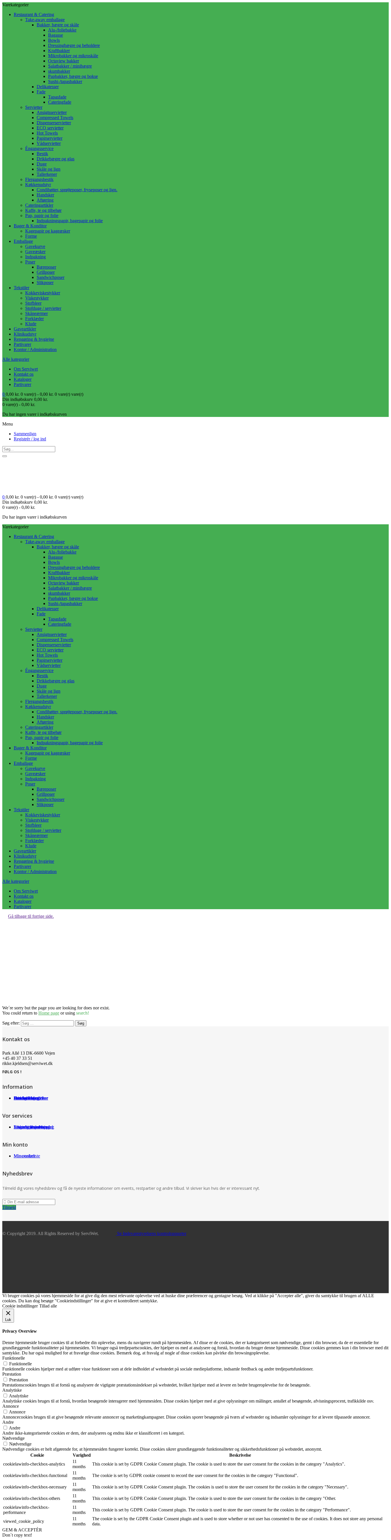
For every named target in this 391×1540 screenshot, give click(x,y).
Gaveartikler (25, 328)
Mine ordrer (24, 1155)
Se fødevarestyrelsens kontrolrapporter (151, 1233)
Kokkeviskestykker (42, 292)
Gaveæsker (35, 251)
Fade (41, 91)
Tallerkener (47, 174)
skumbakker (59, 71)
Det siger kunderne (31, 1098)
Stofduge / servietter (43, 308)
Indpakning (35, 256)
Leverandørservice (30, 1127)
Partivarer (22, 344)
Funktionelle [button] (13, 1358)
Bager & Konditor (30, 225)
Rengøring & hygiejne (34, 339)
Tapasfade (57, 96)
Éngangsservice (39, 148)
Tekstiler (21, 287)
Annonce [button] (10, 1406)
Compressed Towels (55, 117)
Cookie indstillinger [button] (20, 1305)
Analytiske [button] (12, 1390)
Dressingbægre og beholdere (74, 45)
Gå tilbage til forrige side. (31, 916)
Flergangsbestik (39, 179)
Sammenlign (25, 433)
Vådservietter (49, 143)
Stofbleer (33, 303)
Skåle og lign (48, 169)
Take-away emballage (45, 19)
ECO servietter (50, 127)
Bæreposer (46, 267)
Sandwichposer (50, 277)
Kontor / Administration (35, 349)
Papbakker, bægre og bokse (73, 76)
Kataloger (22, 379)
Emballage (23, 241)
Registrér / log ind (30, 438)
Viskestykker (37, 298)
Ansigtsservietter (52, 112)
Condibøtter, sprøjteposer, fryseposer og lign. (77, 189)
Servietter (33, 107)
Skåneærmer (36, 313)
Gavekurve (35, 246)
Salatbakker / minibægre (70, 66)
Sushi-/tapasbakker (65, 81)
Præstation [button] (11, 1374)
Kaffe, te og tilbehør (43, 210)
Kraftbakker (59, 50)
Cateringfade (59, 102)
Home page (48, 1013)
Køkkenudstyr (38, 184)
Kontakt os (23, 374)
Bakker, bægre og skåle (58, 24)
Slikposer (45, 282)
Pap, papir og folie (41, 215)
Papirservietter (49, 138)
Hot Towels (47, 133)
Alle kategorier (15, 359)
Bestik (42, 153)
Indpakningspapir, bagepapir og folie (70, 220)
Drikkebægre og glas (55, 158)
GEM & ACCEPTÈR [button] (22, 1529)
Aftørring (45, 200)
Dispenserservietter (54, 122)
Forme (31, 236)
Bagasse (55, 35)
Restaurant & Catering (34, 14)
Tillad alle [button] (48, 1305)
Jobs (18, 1098)
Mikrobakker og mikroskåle (73, 55)
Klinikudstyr (25, 334)
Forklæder (34, 318)
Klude (30, 323)
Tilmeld (9, 1207)
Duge (42, 164)
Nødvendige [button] (13, 1438)
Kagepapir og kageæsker (47, 231)
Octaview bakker (63, 60)
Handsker (45, 194)
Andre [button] (8, 1422)
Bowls (54, 40)
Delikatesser (48, 86)
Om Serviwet (26, 369)
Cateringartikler (39, 205)
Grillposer (46, 272)
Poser (30, 261)
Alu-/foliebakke (62, 29)
